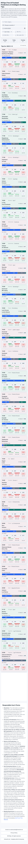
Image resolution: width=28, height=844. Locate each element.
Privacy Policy (14, 832)
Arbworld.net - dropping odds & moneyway (14, 839)
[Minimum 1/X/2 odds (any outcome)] (20, 35)
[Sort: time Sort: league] (8, 32)
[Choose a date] (14, 28)
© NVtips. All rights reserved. (14, 836)
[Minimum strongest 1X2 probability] (20, 31)
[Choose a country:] (14, 25)
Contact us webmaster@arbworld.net (14, 829)
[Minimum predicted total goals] (8, 35)
